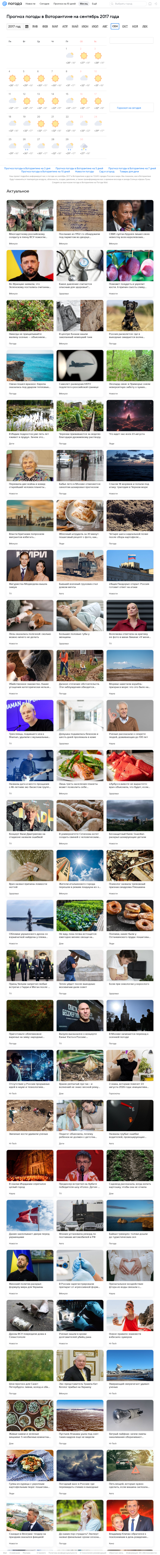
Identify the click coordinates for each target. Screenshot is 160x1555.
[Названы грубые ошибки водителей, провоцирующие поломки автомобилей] (130, 1123)
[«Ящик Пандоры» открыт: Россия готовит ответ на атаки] (130, 573)
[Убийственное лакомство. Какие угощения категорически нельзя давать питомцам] (30, 673)
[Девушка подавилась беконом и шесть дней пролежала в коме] (80, 723)
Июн (85, 26)
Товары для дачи (129, 171)
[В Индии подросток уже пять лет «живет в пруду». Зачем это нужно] (30, 423)
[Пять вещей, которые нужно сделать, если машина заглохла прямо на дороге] (130, 1473)
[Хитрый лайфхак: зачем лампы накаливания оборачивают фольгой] (130, 1423)
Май (75, 26)
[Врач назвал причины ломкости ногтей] (30, 873)
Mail (5, 1553)
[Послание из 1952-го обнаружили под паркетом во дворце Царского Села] (80, 223)
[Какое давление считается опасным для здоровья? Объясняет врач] (80, 273)
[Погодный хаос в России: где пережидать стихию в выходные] (80, 1473)
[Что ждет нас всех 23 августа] (130, 423)
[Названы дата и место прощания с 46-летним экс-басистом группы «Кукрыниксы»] (30, 773)
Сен (115, 26)
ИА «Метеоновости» (148, 1553)
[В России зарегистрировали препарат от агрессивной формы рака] (80, 1273)
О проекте (41, 1553)
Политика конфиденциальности (63, 1553)
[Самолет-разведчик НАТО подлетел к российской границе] (80, 373)
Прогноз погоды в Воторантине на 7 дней (132, 168)
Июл (95, 26)
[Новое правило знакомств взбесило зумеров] (130, 1323)
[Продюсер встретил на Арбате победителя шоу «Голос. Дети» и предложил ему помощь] (80, 1173)
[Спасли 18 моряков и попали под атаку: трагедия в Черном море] (130, 473)
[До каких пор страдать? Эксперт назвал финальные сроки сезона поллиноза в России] (80, 1523)
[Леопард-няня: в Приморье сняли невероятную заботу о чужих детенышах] (130, 373)
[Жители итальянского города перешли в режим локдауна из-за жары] (80, 873)
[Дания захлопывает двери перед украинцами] (30, 1223)
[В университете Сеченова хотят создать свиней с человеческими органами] (80, 823)
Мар (55, 26)
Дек (145, 26)
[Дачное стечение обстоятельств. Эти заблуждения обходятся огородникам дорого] (80, 673)
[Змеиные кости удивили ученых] (30, 1123)
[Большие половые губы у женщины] (80, 623)
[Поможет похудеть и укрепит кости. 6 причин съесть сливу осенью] (130, 273)
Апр (65, 26)
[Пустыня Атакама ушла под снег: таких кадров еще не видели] (80, 1423)
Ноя (135, 26)
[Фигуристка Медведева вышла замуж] (30, 573)
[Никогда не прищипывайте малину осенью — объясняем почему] (30, 323)
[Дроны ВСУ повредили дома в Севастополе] (30, 1323)
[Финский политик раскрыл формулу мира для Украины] (30, 1273)
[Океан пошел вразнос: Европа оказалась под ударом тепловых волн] (30, 373)
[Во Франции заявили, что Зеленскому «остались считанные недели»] (30, 273)
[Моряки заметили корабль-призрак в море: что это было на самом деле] (130, 673)
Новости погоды (84, 171)
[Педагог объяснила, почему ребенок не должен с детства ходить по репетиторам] (80, 1123)
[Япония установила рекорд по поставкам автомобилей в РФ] (80, 1223)
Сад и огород (106, 171)
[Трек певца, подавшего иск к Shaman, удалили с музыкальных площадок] (30, 723)
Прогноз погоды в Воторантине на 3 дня (27, 168)
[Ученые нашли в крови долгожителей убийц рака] (80, 1323)
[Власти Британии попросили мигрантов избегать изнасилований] (30, 523)
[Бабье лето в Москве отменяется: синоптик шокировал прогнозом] (80, 473)
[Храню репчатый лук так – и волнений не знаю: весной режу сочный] (80, 1073)
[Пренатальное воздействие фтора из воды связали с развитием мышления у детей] (130, 1273)
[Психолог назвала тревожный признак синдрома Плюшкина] (130, 873)
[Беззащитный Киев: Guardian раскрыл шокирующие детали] (130, 823)
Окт (125, 26)
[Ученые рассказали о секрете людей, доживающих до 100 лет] (130, 723)
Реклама (26, 1553)
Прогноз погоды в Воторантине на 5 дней (79, 168)
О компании (15, 1553)
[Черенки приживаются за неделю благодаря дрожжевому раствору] (80, 423)
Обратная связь (116, 1553)
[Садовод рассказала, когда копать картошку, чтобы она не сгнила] (130, 1173)
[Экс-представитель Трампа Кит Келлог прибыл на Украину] (80, 1373)
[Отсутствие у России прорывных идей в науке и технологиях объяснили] (30, 1073)
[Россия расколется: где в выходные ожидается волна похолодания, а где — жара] (130, 323)
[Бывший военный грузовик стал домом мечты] (80, 573)
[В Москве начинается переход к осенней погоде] (130, 1023)
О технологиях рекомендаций (93, 1553)
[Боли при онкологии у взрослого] (130, 973)
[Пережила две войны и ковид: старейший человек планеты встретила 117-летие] (30, 473)
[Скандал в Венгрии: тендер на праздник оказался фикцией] (30, 1523)
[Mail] (4, 3)
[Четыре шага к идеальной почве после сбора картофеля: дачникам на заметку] (130, 523)
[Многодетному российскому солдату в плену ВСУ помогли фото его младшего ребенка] (30, 223)
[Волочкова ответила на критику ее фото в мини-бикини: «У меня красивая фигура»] (130, 623)
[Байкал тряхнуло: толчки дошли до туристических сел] (130, 1223)
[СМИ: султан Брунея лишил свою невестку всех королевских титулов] (130, 223)
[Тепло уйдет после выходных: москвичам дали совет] (80, 973)
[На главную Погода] (14, 3)
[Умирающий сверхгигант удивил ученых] (130, 1373)
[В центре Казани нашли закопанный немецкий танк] (80, 323)
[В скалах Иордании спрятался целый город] (30, 1173)
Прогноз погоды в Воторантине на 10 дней (45, 171)
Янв (35, 26)
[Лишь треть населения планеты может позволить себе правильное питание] (80, 773)
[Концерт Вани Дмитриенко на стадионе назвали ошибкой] (30, 823)
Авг (105, 26)
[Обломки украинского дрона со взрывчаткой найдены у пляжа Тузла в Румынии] (30, 923)
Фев (45, 26)
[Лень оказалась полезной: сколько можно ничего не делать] (30, 623)
